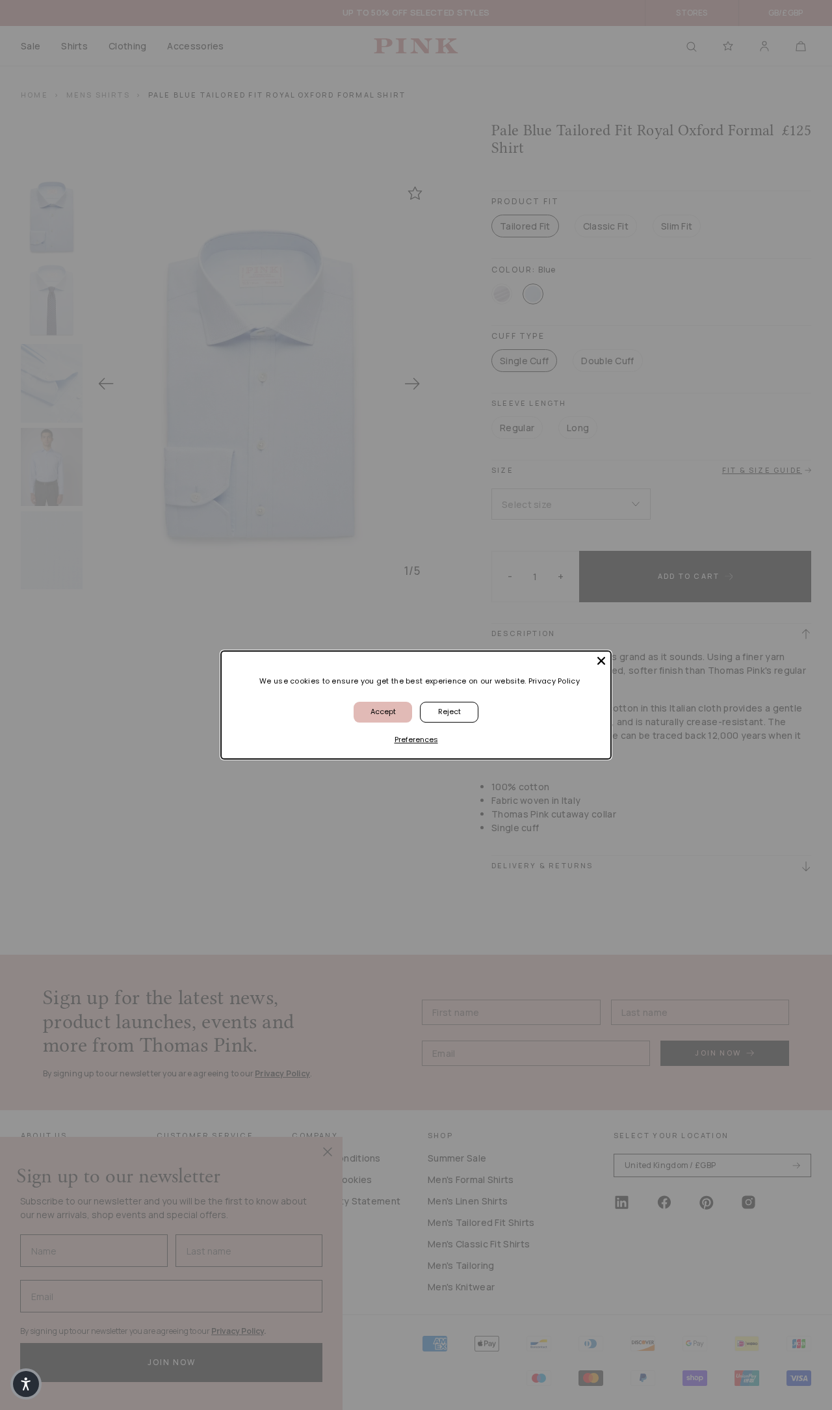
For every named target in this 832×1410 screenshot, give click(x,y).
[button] (26, 1384)
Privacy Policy (554, 681)
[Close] (601, 660)
